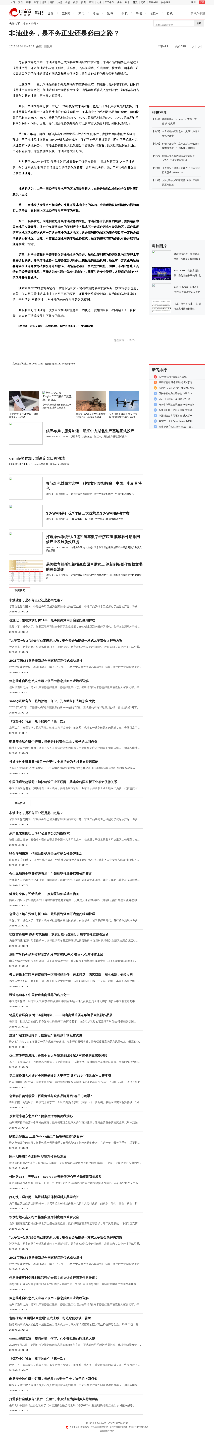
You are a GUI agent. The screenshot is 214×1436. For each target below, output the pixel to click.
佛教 (119, 2)
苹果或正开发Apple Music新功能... (177, 421)
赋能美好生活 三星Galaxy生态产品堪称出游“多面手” (46, 1136)
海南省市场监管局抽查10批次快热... (177, 404)
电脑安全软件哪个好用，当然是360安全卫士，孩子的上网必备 (53, 741)
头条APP (165, 2)
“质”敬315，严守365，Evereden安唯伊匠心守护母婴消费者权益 (55, 1176)
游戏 (44, 2)
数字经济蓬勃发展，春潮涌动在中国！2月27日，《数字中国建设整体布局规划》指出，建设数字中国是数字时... (75, 667)
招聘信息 (104, 1427)
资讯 (20, 2)
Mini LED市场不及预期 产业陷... (175, 399)
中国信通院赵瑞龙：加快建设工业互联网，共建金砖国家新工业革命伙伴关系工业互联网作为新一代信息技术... (74, 788)
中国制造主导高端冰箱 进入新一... (176, 415)
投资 (83, 2)
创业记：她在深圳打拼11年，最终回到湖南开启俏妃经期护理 (52, 620)
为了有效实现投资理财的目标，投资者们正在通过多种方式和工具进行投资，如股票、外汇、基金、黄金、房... (74, 1203)
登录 (201, 2)
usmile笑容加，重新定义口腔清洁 (37, 458)
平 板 (139, 13)
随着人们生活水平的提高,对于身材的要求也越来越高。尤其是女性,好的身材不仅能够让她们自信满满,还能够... (74, 900)
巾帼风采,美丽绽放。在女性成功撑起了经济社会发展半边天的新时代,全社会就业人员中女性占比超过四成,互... (74, 859)
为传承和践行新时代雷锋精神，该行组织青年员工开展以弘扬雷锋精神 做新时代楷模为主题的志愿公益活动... (73, 940)
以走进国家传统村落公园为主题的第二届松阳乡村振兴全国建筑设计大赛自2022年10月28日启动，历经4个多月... (75, 1082)
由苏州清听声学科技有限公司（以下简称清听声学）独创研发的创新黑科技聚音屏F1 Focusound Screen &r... (73, 960)
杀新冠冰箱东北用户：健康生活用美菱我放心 (41, 1116)
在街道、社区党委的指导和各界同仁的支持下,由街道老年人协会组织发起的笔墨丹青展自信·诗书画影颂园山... (73, 1021)
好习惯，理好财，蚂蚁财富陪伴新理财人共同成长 (44, 1197)
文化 (99, 2)
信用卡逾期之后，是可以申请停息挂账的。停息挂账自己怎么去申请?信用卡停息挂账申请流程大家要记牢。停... (75, 687)
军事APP (153, 2)
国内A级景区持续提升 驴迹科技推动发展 (37, 1156)
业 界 (51, 13)
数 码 (110, 13)
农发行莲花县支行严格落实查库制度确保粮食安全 (44, 1217)
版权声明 (114, 1427)
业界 (156, 155)
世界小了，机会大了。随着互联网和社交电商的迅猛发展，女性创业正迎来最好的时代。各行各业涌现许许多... (74, 626)
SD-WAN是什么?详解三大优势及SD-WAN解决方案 (88, 513)
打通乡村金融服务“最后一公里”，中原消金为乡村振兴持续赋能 (53, 761)
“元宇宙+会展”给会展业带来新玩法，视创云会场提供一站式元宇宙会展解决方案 (65, 640)
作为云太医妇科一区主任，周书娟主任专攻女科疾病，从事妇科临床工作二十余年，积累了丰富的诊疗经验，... (74, 981)
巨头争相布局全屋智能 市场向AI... (176, 393)
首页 (12, 2)
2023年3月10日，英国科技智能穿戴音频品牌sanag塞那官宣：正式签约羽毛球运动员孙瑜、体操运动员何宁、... (75, 707)
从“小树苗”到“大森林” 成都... (173, 377)
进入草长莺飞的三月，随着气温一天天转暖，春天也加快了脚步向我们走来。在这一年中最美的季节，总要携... (74, 1142)
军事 (28, 2)
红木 (127, 2)
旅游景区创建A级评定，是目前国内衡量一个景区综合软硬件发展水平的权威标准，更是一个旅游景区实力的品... (75, 1163)
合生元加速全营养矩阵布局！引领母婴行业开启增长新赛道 (50, 873)
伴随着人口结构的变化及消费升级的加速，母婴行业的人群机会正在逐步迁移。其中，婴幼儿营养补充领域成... (74, 880)
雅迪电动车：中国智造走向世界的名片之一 (39, 995)
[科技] (20, 12)
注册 (193, 2)
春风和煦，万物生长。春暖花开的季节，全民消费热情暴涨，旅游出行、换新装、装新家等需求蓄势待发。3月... (75, 1102)
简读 (143, 2)
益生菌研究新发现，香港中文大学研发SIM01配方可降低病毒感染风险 (58, 1055)
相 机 (170, 13)
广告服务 (85, 1427)
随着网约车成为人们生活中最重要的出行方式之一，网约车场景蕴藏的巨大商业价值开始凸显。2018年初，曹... (74, 1324)
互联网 (66, 13)
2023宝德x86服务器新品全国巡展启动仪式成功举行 (45, 660)
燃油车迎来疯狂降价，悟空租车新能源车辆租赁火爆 (45, 1035)
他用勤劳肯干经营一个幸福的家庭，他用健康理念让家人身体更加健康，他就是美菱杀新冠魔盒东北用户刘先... (74, 1122)
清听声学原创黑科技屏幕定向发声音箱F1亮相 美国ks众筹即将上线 (56, 954)
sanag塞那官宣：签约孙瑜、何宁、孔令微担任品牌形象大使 (52, 701)
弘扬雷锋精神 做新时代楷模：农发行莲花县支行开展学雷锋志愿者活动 (59, 934)
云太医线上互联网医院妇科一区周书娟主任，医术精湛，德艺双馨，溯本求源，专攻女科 (71, 974)
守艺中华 (109, 2)
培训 (91, 2)
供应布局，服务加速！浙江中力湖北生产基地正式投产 (90, 431)
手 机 (125, 13)
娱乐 (75, 2)
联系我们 (95, 1427)
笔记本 (154, 13)
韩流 (135, 2)
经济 (67, 2)
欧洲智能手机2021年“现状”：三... (176, 426)
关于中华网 (75, 1427)
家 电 (81, 13)
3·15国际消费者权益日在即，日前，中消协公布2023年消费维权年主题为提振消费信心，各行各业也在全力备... (74, 1183)
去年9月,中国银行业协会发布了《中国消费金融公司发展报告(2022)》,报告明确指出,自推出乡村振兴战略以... (73, 768)
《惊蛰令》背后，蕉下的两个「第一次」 (37, 721)
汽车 (36, 2)
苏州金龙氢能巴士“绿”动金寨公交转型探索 (39, 833)
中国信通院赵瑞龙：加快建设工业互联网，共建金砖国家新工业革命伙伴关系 (63, 782)
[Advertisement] (66, 382)
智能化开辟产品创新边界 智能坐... (176, 410)
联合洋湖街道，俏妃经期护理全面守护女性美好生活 (45, 853)
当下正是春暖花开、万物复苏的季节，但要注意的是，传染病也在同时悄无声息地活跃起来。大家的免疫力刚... (74, 1061)
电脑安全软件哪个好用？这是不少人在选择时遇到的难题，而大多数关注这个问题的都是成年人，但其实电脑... (74, 747)
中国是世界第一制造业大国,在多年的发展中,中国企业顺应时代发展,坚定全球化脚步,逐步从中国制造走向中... (73, 1001)
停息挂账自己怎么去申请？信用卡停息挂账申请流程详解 (49, 681)
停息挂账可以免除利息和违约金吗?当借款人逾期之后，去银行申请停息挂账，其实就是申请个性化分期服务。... (75, 1284)
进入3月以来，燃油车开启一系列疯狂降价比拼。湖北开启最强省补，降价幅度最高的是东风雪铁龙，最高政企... (75, 1041)
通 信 (96, 13)
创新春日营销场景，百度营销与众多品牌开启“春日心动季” (50, 1096)
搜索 (199, 23)
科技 (52, 2)
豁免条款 (123, 1427)
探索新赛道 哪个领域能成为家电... (176, 382)
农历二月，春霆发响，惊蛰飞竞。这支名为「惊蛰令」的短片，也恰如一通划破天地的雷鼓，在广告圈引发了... (74, 727)
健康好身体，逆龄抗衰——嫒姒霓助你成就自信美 (44, 894)
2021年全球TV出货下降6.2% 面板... (177, 388)
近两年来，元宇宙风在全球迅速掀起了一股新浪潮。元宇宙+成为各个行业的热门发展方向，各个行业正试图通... (75, 646)
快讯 (33, 23)
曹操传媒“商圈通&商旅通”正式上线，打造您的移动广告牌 (50, 1318)
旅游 (60, 2)
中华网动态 (143, 1427)
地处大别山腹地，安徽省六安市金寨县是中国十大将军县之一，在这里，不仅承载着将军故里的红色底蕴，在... (74, 839)
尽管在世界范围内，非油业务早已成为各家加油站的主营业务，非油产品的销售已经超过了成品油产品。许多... (74, 606)
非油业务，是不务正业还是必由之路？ (36, 600)
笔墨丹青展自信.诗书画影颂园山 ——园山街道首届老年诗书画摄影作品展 (61, 1015)
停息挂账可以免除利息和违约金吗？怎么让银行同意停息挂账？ (53, 1277)
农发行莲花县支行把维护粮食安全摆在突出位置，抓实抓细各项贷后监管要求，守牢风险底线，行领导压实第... (74, 1223)
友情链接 (133, 1427)
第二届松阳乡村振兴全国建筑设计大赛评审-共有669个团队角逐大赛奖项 (60, 1075)
